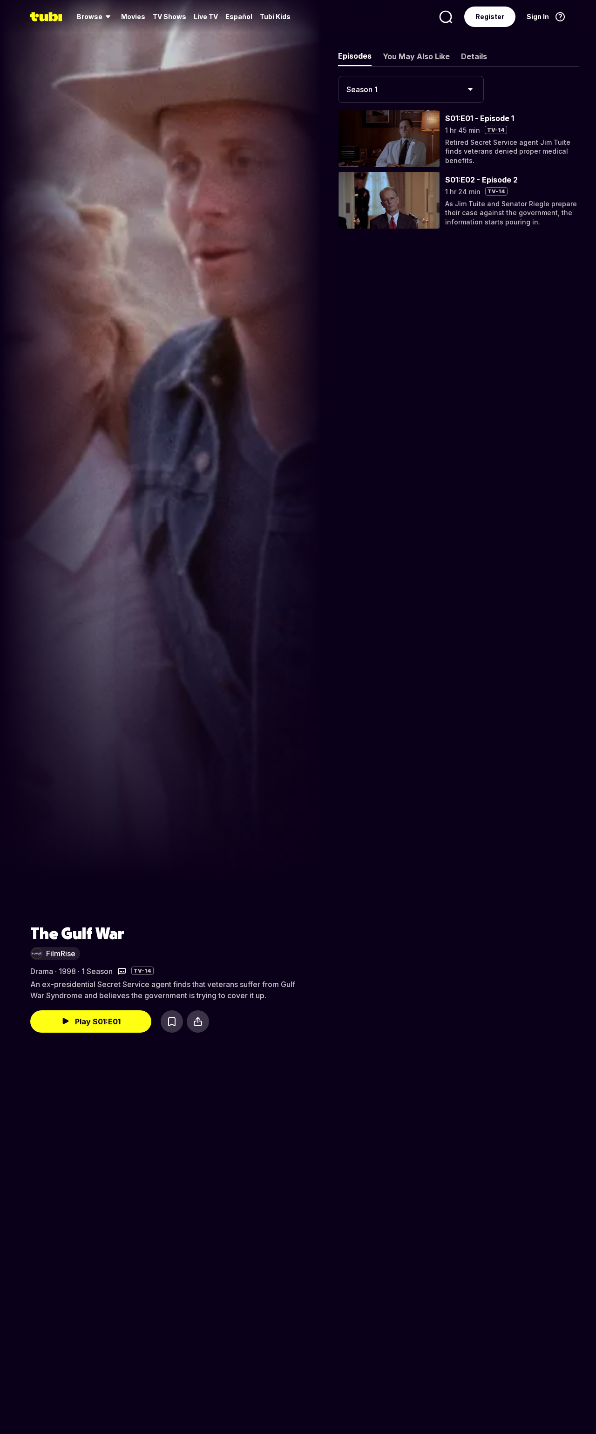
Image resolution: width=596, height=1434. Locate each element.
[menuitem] (95, 16)
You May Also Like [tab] (416, 56)
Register (489, 16)
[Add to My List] (172, 1021)
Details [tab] (474, 56)
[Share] (198, 1021)
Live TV (206, 16)
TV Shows (169, 16)
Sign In (538, 16)
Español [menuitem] (238, 16)
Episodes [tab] (355, 56)
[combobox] (411, 89)
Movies (133, 16)
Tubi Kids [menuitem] (275, 16)
